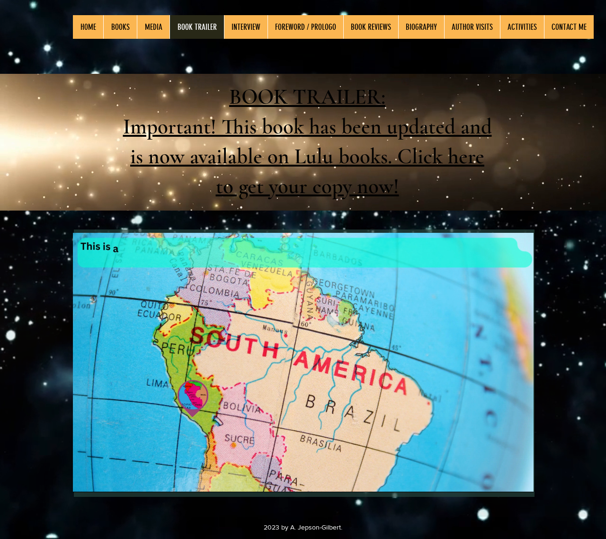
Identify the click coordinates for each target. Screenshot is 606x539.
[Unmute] (101, 479)
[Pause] (85, 479)
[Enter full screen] (521, 479)
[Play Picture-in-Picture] (505, 479)
